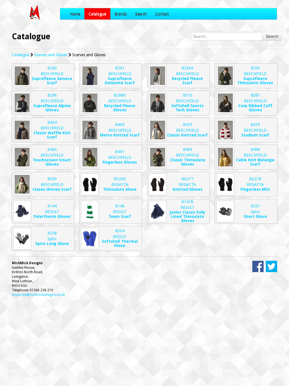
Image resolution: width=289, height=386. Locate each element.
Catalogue (97, 14)
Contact (162, 14)
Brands (121, 14)
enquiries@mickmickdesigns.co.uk (38, 295)
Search (141, 14)
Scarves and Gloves (50, 55)
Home (75, 14)
